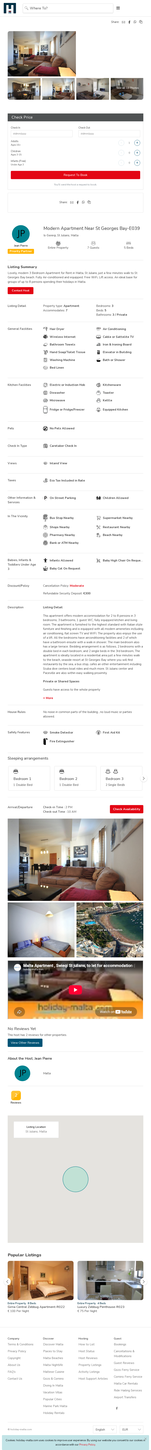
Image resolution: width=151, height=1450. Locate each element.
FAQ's (12, 1372)
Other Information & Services (22, 500)
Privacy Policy (17, 1351)
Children (16, 153)
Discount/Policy (18, 586)
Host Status (86, 1351)
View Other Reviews (25, 1043)
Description (16, 607)
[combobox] (105, 1429)
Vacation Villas (52, 1392)
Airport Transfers (125, 1397)
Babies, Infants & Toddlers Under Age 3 (22, 564)
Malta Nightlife (53, 1365)
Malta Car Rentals (126, 1384)
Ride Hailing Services (128, 1390)
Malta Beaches (53, 1358)
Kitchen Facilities (19, 385)
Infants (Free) (18, 162)
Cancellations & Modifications (124, 1353)
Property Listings (89, 1365)
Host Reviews (88, 1358)
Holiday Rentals (53, 1413)
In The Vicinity (18, 516)
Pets (11, 428)
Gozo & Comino (53, 1379)
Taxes (12, 480)
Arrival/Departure (20, 807)
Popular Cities (52, 1399)
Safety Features (19, 732)
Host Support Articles (93, 1379)
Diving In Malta (53, 1385)
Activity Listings (89, 1372)
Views (12, 463)
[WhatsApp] (135, 22)
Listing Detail (17, 306)
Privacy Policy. (87, 1444)
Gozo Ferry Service (126, 1370)
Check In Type (17, 446)
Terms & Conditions (20, 1344)
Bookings (120, 1344)
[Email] (123, 22)
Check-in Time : (53, 807)
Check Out (84, 128)
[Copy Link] (140, 22)
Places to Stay (53, 1351)
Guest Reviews (124, 1363)
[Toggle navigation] (117, 8)
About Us (14, 1365)
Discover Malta (53, 1344)
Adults (16, 143)
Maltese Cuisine (53, 1372)
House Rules (17, 712)
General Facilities (20, 329)
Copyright (14, 1358)
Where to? (39, 8)
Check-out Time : (54, 812)
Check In (15, 128)
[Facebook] (129, 22)
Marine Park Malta (55, 1406)
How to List (86, 1344)
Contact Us (15, 1379)
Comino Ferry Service (128, 1377)
